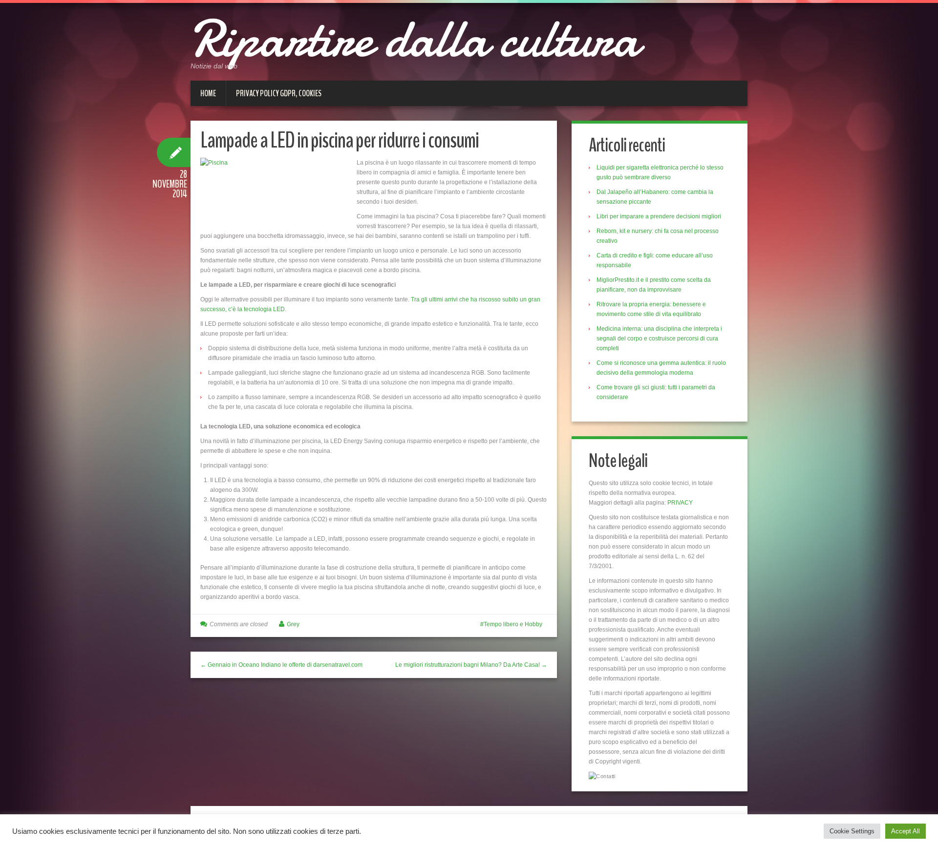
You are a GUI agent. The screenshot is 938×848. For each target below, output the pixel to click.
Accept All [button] (905, 831)
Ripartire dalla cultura (415, 39)
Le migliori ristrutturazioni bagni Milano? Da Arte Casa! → (471, 664)
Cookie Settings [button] (852, 831)
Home (208, 93)
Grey (293, 624)
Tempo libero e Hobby (513, 624)
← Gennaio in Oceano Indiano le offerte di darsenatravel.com (281, 664)
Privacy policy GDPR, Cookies (278, 93)
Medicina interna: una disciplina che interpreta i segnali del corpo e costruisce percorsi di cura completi (659, 338)
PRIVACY (680, 502)
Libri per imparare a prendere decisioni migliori (659, 216)
